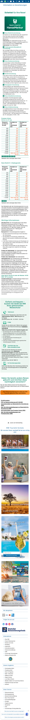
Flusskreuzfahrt (8, 670)
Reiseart (7, 684)
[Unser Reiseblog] (16, 1)
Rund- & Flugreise (9, 672)
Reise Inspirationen (11, 448)
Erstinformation (5, 400)
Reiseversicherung (9, 692)
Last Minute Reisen (9, 679)
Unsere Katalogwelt (11, 580)
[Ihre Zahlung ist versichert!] (13, 629)
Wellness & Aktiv (9, 675)
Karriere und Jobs (9, 642)
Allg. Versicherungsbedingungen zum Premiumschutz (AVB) (11, 413)
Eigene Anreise (8, 677)
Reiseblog (7, 644)
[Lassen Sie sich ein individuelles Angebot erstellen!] (19, 1)
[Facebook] (12, 624)
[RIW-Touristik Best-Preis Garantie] (15, 468)
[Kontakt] (22, 1)
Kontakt (7, 701)
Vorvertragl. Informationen (11, 653)
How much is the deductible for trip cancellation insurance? (13, 714)
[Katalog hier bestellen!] (15, 571)
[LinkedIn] (3, 624)
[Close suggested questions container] (28, 711)
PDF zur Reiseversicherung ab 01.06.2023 (12, 402)
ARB (6, 651)
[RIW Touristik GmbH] (1, 1)
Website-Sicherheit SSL (10, 655)
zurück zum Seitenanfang (15, 422)
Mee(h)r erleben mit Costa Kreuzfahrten (14, 680)
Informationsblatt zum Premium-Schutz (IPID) (13, 410)
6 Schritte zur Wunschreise (14, 603)
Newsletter (7, 705)
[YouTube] (9, 624)
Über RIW (7, 639)
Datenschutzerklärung (10, 650)
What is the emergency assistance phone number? (14, 717)
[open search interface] (25, 1)
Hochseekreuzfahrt (9, 668)
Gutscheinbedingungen (10, 699)
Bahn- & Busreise (9, 673)
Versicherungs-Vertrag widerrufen (13, 708)
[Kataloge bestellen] (13, 1)
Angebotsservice (9, 703)
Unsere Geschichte (10, 511)
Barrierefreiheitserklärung (11, 696)
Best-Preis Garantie (11, 480)
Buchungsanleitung (9, 694)
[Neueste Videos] (15, 443)
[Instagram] (6, 624)
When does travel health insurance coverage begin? (14, 711)
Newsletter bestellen (11, 555)
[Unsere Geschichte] (15, 499)
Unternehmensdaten (9, 648)
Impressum (7, 646)
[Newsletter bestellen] (10, 1)
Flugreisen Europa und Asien (11, 682)
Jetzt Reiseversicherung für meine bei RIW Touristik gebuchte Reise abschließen (15, 392)
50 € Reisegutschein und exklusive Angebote (14, 523)
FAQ (6, 706)
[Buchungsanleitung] (15, 595)
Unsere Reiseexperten (10, 641)
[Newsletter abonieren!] (15, 537)
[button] (27, 714)
